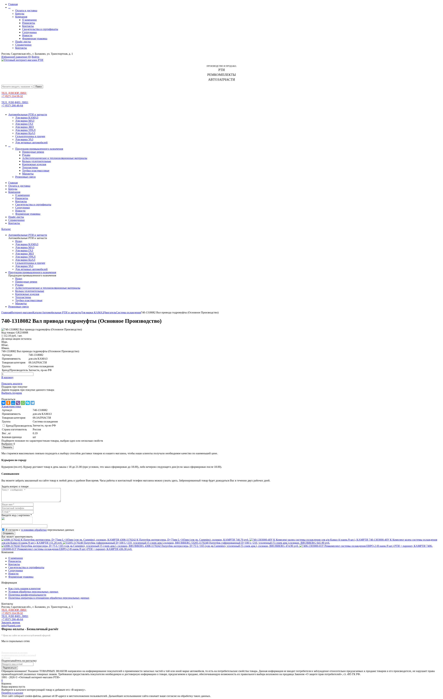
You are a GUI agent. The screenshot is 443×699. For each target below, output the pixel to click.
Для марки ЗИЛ (24, 126)
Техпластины (30, 167)
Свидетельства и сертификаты (40, 29)
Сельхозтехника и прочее (30, 136)
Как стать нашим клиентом (24, 588)
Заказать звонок (10, 622)
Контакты (28, 26)
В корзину (7, 377)
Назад (18, 241)
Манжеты (28, 173)
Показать (7, 447)
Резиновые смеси (25, 176)
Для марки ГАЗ (24, 123)
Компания (21, 16)
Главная (13, 4)
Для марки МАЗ (24, 120)
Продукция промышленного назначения (39, 148)
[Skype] (28, 403)
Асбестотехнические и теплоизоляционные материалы (54, 158)
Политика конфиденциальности (27, 594)
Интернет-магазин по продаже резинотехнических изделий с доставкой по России (18, 655)
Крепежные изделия (34, 164)
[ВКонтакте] (3, 403)
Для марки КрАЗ (25, 133)
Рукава (26, 155)
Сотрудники (29, 32)
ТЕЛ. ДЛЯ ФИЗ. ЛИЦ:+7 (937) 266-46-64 (14, 104)
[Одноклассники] (8, 403)
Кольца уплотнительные (36, 161)
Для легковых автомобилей (31, 142)
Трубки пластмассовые (35, 170)
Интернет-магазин (22, 312)
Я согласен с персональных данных (40, 529)
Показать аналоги (11, 383)
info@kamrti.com (11, 625)
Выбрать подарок (11, 392)
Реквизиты (28, 22)
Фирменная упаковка (34, 38)
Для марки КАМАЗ (26, 117)
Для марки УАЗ (24, 139)
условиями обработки (34, 529)
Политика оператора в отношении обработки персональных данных (48, 597)
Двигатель (110, 312)
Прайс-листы (23, 41)
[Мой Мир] (13, 403)
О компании (29, 19)
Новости (27, 35)
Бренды (19, 13)
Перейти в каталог (12, 692)
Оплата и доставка (26, 10)
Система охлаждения (128, 312)
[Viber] (18, 403)
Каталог (6, 229)
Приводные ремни (33, 151)
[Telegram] (32, 403)
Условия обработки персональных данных (33, 591)
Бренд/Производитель (19, 425)
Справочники (23, 44)
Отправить (8, 533)
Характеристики (11, 406)
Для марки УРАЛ (25, 130)
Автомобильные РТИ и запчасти (27, 114)
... (9, 7)
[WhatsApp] (23, 403)
